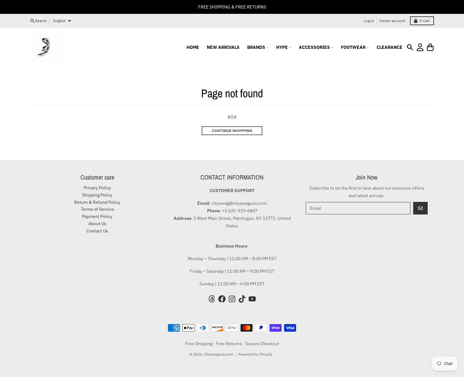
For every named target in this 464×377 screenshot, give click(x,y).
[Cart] (430, 47)
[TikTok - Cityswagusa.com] (242, 299)
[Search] (410, 47)
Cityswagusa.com (218, 354)
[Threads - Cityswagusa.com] (212, 299)
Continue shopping (232, 130)
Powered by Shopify (255, 354)
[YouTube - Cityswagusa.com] (252, 299)
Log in (369, 20)
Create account (392, 20)
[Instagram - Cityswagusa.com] (232, 299)
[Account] (420, 47)
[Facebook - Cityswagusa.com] (222, 299)
